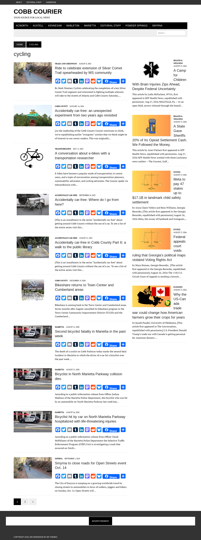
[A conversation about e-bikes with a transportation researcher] (33, 167)
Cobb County (61, 106)
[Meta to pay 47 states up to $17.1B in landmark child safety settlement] (151, 190)
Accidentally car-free (66, 195)
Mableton (72, 25)
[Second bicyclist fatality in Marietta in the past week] (33, 345)
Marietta (90, 25)
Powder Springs (137, 25)
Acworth (22, 25)
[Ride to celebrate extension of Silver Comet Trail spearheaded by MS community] (33, 81)
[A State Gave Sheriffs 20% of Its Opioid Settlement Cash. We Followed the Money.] (151, 134)
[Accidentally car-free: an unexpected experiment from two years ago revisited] (33, 124)
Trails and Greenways (66, 64)
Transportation (63, 149)
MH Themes (52, 537)
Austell (38, 25)
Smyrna (157, 25)
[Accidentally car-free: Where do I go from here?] (33, 213)
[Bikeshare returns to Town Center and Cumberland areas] (33, 298)
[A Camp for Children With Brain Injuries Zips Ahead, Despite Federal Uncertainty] (151, 78)
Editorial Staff (33, 2)
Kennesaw (55, 25)
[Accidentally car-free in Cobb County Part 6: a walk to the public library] (33, 256)
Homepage (51, 2)
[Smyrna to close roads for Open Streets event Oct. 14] (33, 476)
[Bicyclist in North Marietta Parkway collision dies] (33, 387)
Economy (177, 287)
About (19, 2)
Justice (176, 172)
